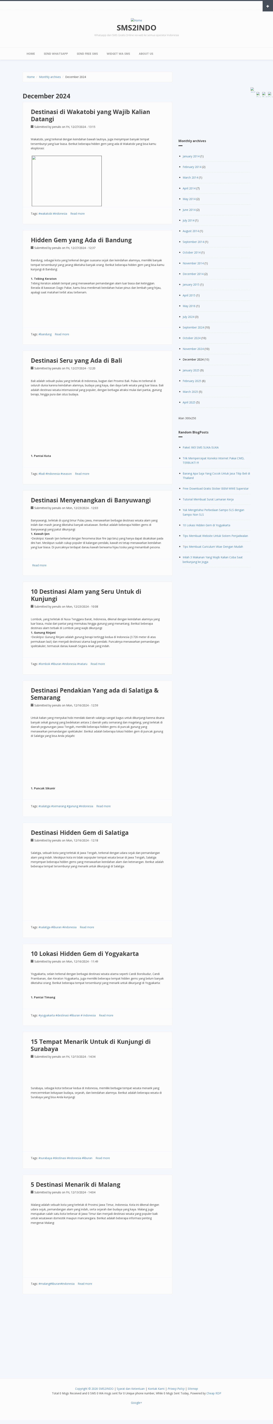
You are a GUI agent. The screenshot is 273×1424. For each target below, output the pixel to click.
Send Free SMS (87, 54)
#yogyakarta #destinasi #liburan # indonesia (67, 1015)
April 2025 (189, 402)
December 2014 (193, 274)
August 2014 (191, 231)
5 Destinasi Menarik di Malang (75, 1184)
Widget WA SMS (118, 54)
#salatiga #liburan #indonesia (58, 927)
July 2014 (188, 220)
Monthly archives (50, 77)
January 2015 (191, 284)
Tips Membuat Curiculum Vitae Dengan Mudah (213, 546)
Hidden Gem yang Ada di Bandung (81, 240)
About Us (146, 54)
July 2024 (188, 317)
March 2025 (190, 392)
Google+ (136, 1403)
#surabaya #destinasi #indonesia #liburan (65, 1158)
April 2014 (189, 188)
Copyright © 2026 (86, 1389)
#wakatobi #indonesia (53, 213)
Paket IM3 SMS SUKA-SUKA (201, 447)
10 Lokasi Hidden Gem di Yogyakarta (85, 953)
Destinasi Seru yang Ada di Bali (76, 360)
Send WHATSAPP (56, 54)
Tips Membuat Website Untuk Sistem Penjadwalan (215, 536)
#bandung (45, 334)
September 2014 (193, 242)
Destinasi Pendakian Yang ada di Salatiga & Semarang (95, 694)
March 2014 (190, 177)
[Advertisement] (97, 1334)
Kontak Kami (156, 1389)
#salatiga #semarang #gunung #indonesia (66, 806)
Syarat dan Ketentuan (131, 1389)
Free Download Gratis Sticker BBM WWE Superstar (216, 488)
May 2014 (189, 199)
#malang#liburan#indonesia (57, 1284)
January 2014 (191, 156)
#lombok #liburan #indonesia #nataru (63, 664)
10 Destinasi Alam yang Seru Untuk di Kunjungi (86, 595)
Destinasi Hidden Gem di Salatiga (80, 832)
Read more (77, 213)
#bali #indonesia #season (55, 474)
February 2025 (192, 381)
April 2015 (189, 295)
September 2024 (193, 327)
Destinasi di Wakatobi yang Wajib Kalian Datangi (90, 115)
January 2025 (191, 370)
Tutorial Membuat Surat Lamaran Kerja (208, 499)
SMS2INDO (136, 27)
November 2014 (193, 263)
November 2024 (193, 349)
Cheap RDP (213, 1393)
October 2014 (191, 252)
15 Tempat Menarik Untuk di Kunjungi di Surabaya (91, 1045)
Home (31, 54)
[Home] (136, 20)
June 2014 (189, 210)
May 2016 (189, 306)
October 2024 (191, 338)
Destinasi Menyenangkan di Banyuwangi (91, 500)
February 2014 (192, 167)
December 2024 (193, 359)
